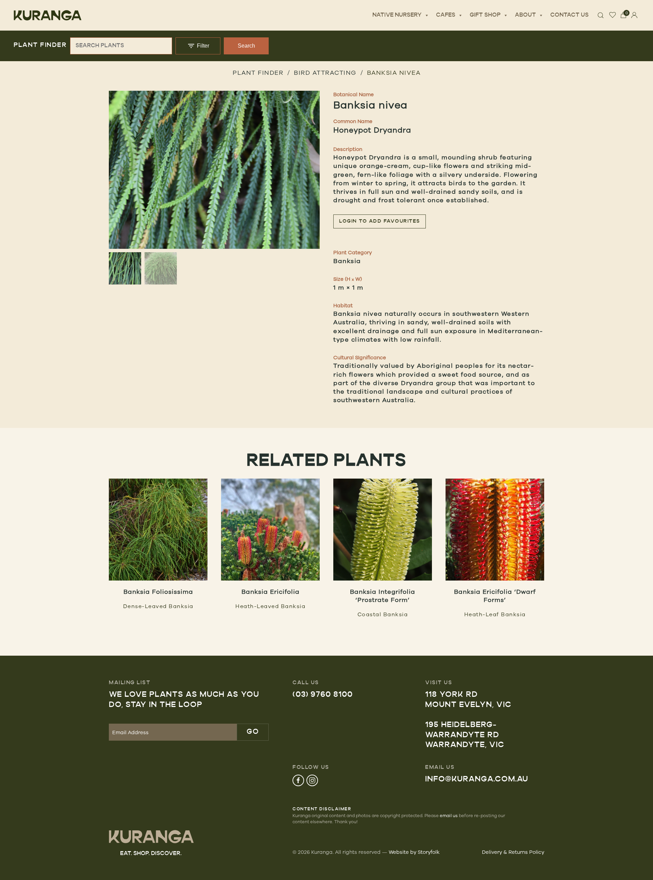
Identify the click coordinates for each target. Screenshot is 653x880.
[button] (214, 187)
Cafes (445, 15)
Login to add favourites (379, 221)
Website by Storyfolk (414, 852)
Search (246, 46)
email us (449, 815)
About (525, 15)
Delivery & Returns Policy (513, 852)
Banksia (347, 260)
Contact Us (569, 15)
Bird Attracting (325, 72)
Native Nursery (397, 15)
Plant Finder (258, 72)
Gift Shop (485, 15)
